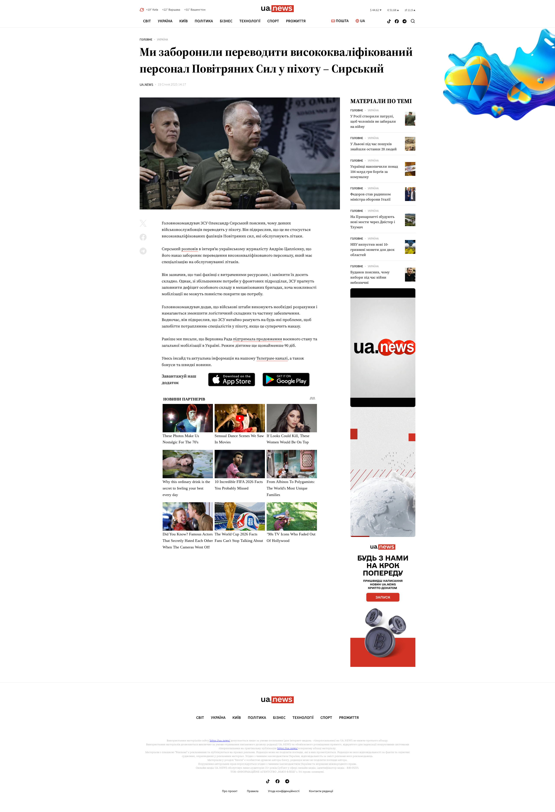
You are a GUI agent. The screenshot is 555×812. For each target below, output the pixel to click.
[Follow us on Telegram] (404, 21)
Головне (146, 39)
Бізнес (226, 21)
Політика (204, 21)
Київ (183, 21)
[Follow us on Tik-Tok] (389, 21)
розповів (189, 248)
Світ (147, 21)
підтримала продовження (257, 339)
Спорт (273, 21)
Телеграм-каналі (272, 358)
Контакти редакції (321, 791)
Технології (249, 21)
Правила (252, 791)
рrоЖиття (296, 21)
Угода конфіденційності (283, 791)
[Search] (412, 21)
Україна (165, 21)
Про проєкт (229, 791)
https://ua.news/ (220, 740)
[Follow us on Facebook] (397, 21)
